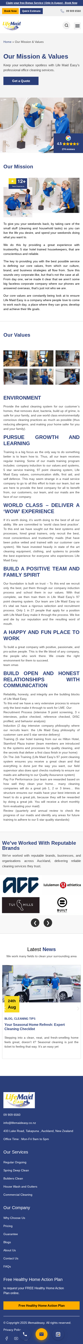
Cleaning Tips (25, 1018)
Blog (8, 1018)
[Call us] (25, 1334)
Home (7, 41)
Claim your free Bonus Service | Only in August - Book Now (41, 2)
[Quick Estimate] (58, 1334)
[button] (77, 25)
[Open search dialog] (66, 26)
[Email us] (41, 1334)
